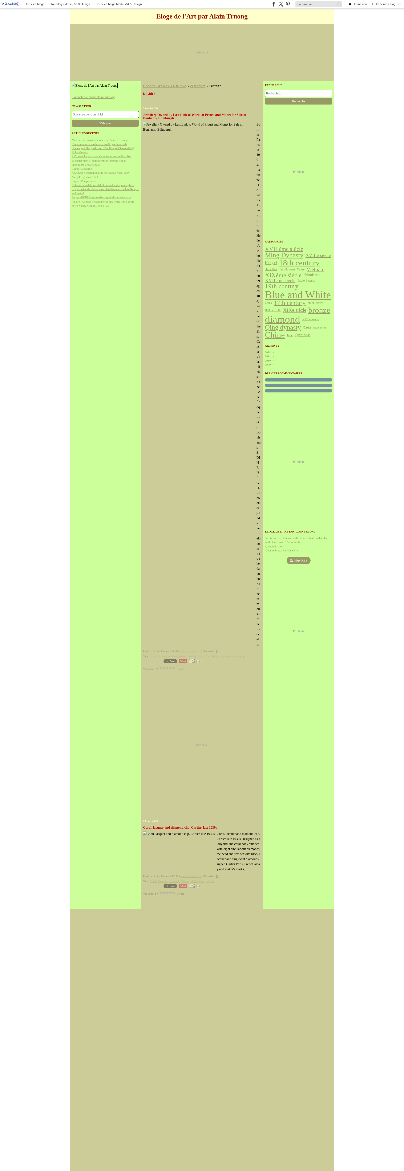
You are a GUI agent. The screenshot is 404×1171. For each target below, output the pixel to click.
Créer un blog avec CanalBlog (282, 550)
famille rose (287, 269)
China (268, 303)
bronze (319, 310)
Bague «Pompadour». (84, 181)
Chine (275, 335)
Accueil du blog (274, 546)
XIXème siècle (283, 275)
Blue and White (298, 294)
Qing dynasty (283, 327)
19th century (282, 286)
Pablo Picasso (306, 280)
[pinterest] (287, 4)
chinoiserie (312, 275)
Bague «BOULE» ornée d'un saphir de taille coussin (101, 197)
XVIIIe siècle (318, 255)
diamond (282, 319)
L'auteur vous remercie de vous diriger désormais (99, 144)
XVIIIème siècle (284, 249)
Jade (290, 334)
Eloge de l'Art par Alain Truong (164, 86)
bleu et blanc (271, 269)
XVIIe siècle (310, 319)
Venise (300, 269)
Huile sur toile (273, 310)
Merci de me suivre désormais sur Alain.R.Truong (100, 140)
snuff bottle (319, 327)
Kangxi (271, 263)
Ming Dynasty (284, 255)
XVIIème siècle (280, 280)
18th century (299, 263)
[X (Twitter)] (280, 4)
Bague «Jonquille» (82, 168)
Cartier (307, 327)
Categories (197, 86)
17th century (290, 303)
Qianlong (302, 335)
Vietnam (315, 269)
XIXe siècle (294, 310)
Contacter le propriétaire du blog (93, 97)
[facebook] (273, 4)
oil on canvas (315, 303)
